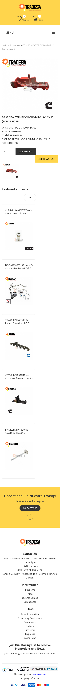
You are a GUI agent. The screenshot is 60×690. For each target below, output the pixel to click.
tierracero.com (39, 674)
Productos (15, 45)
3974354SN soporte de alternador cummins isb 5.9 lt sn (18, 376)
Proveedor (30, 629)
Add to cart (25, 151)
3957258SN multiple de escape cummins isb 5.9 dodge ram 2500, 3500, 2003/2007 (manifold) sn (17, 321)
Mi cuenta (30, 589)
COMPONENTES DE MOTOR (36, 45)
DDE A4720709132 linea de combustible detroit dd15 (19, 267)
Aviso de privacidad (30, 614)
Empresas (30, 633)
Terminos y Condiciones (30, 618)
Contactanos (30, 508)
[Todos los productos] (11, 171)
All (30, 197)
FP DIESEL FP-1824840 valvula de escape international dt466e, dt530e (16, 431)
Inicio (4, 45)
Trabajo (30, 625)
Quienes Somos (30, 597)
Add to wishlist (47, 158)
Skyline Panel (30, 637)
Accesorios (7, 49)
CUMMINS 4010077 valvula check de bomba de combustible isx (18, 212)
